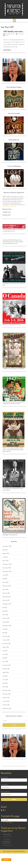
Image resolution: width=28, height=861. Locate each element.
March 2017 (5, 614)
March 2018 (5, 589)
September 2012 (7, 708)
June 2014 (5, 679)
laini (14, 33)
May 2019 (5, 578)
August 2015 (6, 647)
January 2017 (6, 622)
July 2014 (5, 676)
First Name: (4, 777)
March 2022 (6, 560)
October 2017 (6, 600)
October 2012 (6, 705)
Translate (10, 822)
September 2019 (7, 571)
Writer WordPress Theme (10, 851)
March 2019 (5, 582)
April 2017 (5, 611)
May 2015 (5, 658)
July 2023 (5, 557)
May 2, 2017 (7, 33)
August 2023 (6, 553)
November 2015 (6, 643)
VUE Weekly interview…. (14, 31)
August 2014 (6, 672)
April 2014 (5, 683)
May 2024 (5, 550)
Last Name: (4, 784)
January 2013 (6, 701)
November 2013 (7, 694)
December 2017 (7, 596)
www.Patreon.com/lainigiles (9, 206)
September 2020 (7, 564)
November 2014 (6, 665)
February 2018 (6, 593)
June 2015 (5, 654)
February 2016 (6, 636)
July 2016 (5, 629)
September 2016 (7, 625)
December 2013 (7, 690)
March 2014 (5, 687)
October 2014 (6, 668)
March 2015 (5, 661)
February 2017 (6, 618)
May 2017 (5, 607)
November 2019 (7, 568)
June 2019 (5, 575)
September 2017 (7, 604)
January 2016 (6, 640)
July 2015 (5, 650)
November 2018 (7, 586)
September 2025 (7, 546)
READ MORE (7, 50)
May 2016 (5, 632)
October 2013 (6, 697)
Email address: (5, 791)
